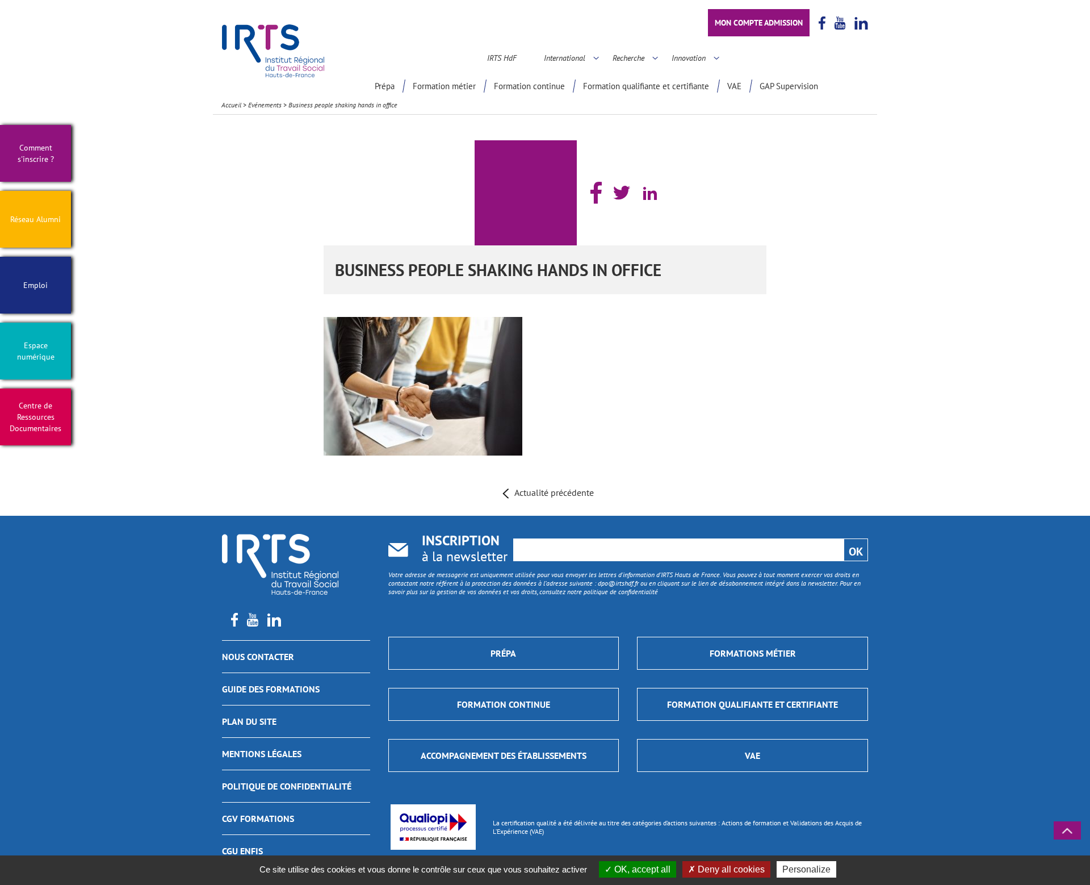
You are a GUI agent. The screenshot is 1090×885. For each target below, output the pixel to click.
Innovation (689, 58)
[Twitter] (621, 192)
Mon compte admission (759, 23)
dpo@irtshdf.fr (618, 583)
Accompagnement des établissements (503, 755)
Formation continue (529, 86)
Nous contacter (258, 656)
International (564, 58)
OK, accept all (641, 869)
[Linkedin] (650, 193)
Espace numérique (35, 351)
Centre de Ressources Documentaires (35, 416)
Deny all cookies (730, 869)
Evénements (265, 105)
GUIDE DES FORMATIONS (271, 689)
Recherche (628, 58)
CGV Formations (258, 818)
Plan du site (249, 721)
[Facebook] (596, 193)
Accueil (231, 105)
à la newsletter (465, 549)
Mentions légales (261, 753)
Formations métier (753, 653)
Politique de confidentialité (286, 786)
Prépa (385, 86)
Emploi (35, 285)
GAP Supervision (789, 86)
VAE (734, 86)
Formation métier (444, 86)
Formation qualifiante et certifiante (646, 86)
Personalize (806, 869)
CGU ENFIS (242, 851)
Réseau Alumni (35, 219)
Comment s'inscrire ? (36, 153)
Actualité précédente (554, 492)
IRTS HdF (502, 58)
